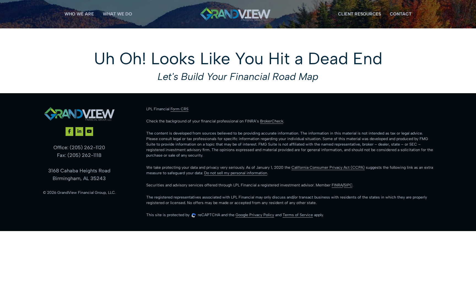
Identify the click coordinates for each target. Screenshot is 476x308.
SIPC (348, 185)
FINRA (337, 185)
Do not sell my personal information (235, 173)
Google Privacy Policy (255, 215)
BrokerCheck (271, 121)
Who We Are (79, 14)
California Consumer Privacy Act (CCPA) (328, 167)
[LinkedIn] (79, 131)
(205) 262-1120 (87, 147)
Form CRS (179, 109)
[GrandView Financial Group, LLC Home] (235, 14)
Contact (401, 14)
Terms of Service (298, 215)
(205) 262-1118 (84, 155)
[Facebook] (69, 131)
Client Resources (359, 14)
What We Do (117, 14)
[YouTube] (89, 131)
